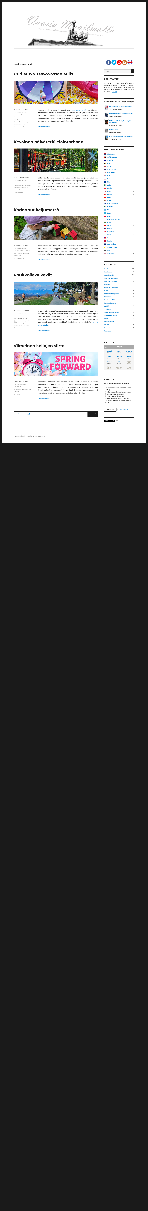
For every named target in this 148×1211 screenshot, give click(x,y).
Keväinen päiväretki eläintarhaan (48, 141)
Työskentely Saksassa (111, 315)
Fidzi (109, 176)
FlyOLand (24, 120)
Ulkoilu (28, 251)
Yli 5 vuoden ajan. (112, 390)
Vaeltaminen (108, 328)
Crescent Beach (22, 318)
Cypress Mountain (19, 321)
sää (15, 323)
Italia (109, 185)
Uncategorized (109, 322)
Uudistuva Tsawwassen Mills (43, 73)
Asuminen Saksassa (110, 281)
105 (29, 414)
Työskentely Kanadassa (111, 312)
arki (15, 120)
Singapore (110, 232)
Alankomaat (111, 154)
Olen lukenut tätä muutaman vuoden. (119, 392)
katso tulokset (123, 410)
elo (119, 362)
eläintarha (28, 185)
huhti (109, 357)
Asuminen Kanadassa (111, 278)
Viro (108, 250)
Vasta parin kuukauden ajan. (116, 396)
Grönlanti (110, 179)
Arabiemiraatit (112, 157)
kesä (129, 357)
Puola (109, 216)
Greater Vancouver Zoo (21, 187)
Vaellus (106, 325)
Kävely (23, 251)
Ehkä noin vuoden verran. (115, 394)
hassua (16, 190)
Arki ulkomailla (109, 275)
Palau (109, 213)
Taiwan (109, 238)
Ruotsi (109, 222)
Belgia (109, 163)
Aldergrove (17, 185)
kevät (28, 321)
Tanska (109, 241)
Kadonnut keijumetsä (36, 209)
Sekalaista (107, 309)
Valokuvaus (108, 331)
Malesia (109, 201)
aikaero (16, 389)
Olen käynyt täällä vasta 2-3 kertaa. (118, 398)
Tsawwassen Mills (19, 124)
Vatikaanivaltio (112, 247)
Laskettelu (107, 297)
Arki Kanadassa (19, 113)
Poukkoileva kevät (33, 274)
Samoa (109, 228)
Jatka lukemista (44, 127)
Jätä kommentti (19, 127)
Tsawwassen (23, 122)
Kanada (16, 122)
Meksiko (110, 207)
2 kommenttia (18, 192)
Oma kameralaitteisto (111, 300)
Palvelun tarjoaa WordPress (36, 436)
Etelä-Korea (111, 173)
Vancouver (19, 323)
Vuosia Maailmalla (19, 436)
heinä (109, 362)
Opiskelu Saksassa (110, 303)
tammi (109, 351)
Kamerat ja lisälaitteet (111, 287)
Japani (109, 191)
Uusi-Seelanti (111, 244)
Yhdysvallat (111, 253)
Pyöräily (107, 306)
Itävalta (109, 188)
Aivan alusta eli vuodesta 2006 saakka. (119, 388)
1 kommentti (18, 328)
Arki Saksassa (108, 272)
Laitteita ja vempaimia (111, 294)
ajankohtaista (23, 389)
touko (119, 357)
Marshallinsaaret (112, 204)
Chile (109, 166)
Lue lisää (114, 91)
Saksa (109, 225)
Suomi (109, 235)
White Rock (25, 325)
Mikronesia (111, 210)
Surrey (19, 255)
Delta (18, 120)
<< (106, 347)
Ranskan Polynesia (113, 219)
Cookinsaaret (111, 169)
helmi (119, 351)
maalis (129, 351)
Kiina (109, 197)
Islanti (109, 182)
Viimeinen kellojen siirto (39, 345)
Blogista (107, 284)
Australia (110, 160)
